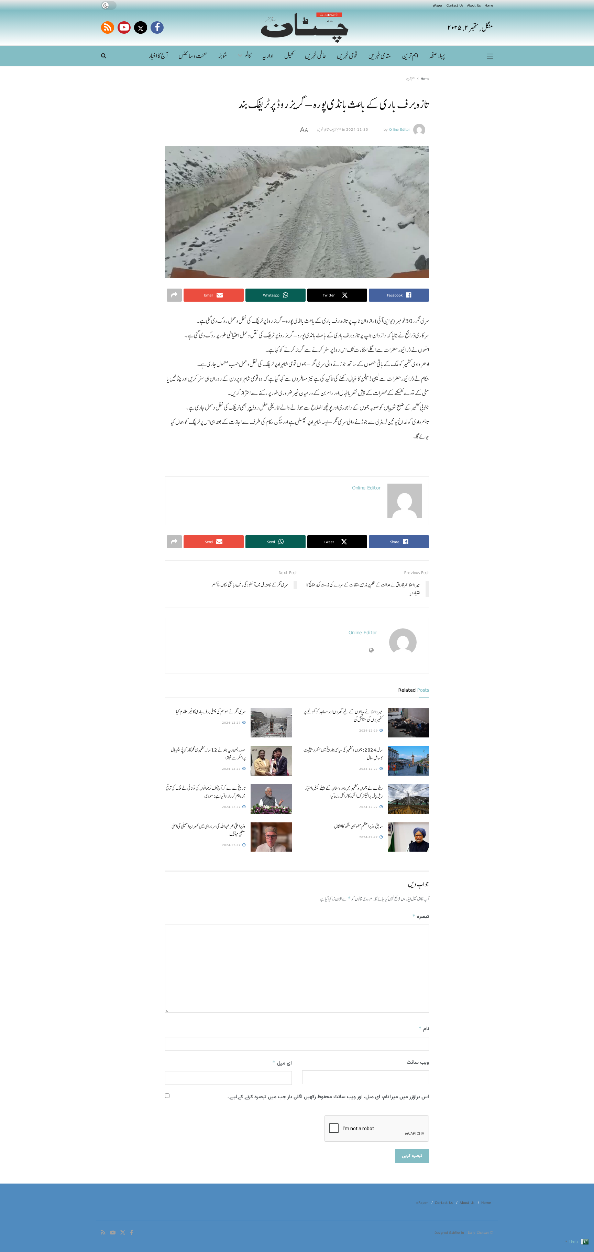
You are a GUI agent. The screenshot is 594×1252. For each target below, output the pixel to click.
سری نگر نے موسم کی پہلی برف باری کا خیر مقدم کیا (210, 711)
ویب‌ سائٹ (418, 1063)
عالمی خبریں (315, 56)
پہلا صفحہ (437, 56)
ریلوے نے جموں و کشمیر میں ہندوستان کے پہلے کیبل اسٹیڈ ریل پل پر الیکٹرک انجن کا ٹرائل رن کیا (344, 792)
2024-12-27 (232, 722)
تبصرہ (420, 917)
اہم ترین (410, 56)
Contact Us (455, 5)
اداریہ (267, 56)
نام (423, 1029)
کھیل (289, 56)
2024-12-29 (369, 730)
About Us (474, 5)
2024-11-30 (357, 129)
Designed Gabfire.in (449, 1232)
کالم (247, 56)
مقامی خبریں (379, 56)
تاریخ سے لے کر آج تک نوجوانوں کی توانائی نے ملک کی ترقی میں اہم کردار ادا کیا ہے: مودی (205, 792)
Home (489, 5)
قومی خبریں (347, 56)
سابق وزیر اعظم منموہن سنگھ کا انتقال (358, 826)
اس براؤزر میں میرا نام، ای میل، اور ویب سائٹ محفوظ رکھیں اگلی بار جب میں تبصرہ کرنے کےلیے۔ (328, 1097)
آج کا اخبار (157, 56)
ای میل (282, 1063)
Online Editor (399, 129)
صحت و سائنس (192, 56)
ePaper (437, 5)
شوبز (223, 56)
